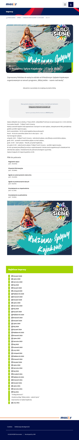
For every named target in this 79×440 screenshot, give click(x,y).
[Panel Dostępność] (70, 4)
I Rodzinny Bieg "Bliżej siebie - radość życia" (25, 397)
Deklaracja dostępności (22, 427)
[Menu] (65, 4)
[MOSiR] (11, 4)
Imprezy (19, 17)
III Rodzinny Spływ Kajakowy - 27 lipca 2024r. (33, 17)
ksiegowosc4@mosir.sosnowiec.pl (39, 107)
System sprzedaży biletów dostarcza (39, 112)
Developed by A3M (30, 434)
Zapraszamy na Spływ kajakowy (21, 400)
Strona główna (11, 17)
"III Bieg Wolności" (17, 394)
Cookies (9, 427)
